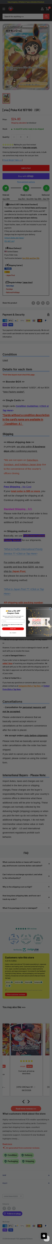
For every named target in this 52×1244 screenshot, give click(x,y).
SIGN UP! (13, 628)
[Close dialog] (50, 609)
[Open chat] (44, 1236)
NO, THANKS (13, 632)
